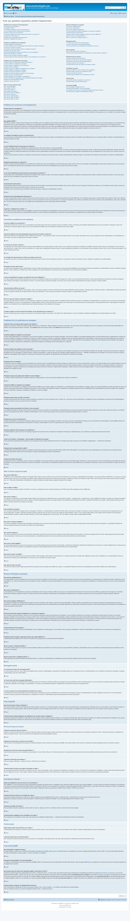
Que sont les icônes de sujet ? (11, 99)
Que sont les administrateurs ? (73, 26)
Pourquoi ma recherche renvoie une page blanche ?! (79, 61)
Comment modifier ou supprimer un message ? (15, 63)
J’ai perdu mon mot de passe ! (11, 35)
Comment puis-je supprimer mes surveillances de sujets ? (80, 74)
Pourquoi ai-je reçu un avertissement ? (13, 74)
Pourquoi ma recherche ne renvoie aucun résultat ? (79, 59)
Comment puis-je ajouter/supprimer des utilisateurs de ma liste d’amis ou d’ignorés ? (86, 53)
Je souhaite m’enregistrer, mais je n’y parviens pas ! (16, 29)
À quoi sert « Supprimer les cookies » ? (13, 39)
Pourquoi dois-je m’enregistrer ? (12, 26)
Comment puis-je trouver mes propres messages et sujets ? (81, 64)
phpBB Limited (48, 851)
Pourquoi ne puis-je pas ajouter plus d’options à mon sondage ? (19, 68)
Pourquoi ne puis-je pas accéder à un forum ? (15, 71)
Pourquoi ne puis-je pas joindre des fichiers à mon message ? (19, 73)
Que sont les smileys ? (9, 89)
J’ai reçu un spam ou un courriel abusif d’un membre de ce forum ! (82, 45)
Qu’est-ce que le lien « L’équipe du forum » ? (77, 37)
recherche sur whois (107, 873)
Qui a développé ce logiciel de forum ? (75, 86)
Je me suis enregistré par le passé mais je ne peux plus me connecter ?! (22, 34)
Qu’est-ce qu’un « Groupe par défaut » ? (76, 35)
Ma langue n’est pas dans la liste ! (12, 50)
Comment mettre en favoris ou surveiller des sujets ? (79, 71)
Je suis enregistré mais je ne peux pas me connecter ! (17, 31)
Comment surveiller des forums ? (74, 73)
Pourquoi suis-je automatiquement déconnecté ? (16, 37)
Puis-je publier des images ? (11, 91)
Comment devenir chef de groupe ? (75, 32)
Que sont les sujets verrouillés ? (12, 97)
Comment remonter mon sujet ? (11, 81)
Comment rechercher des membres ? (75, 63)
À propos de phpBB (32, 853)
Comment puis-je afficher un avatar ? (13, 53)
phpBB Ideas (87, 862)
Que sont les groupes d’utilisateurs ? (75, 29)
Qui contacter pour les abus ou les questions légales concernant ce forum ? (84, 90)
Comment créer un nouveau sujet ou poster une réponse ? (18, 62)
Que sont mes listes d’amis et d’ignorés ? (76, 51)
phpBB (84, 270)
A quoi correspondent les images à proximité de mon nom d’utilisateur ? (21, 52)
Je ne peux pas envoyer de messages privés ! (77, 42)
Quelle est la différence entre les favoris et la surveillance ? (80, 69)
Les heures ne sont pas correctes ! (12, 47)
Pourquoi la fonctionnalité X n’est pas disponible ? (78, 88)
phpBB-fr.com (68, 905)
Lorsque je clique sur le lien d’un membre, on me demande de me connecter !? (25, 56)
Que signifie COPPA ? (9, 28)
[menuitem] (15, 13)
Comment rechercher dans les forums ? (76, 58)
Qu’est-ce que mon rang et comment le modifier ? (16, 55)
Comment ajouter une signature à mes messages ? (16, 65)
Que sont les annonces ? (10, 94)
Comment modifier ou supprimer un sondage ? (15, 70)
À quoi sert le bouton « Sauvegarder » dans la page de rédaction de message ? (23, 78)
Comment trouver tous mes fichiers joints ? (76, 81)
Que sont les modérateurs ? (73, 28)
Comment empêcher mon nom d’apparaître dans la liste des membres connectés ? (24, 45)
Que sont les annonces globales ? (12, 92)
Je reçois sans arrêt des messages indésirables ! (78, 44)
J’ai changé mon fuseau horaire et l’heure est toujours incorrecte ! (20, 49)
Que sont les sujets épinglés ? (11, 95)
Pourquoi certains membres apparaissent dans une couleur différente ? (83, 34)
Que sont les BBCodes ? (10, 86)
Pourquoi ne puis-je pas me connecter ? (13, 32)
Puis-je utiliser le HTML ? (10, 88)
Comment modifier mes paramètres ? (13, 44)
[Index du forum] (14, 7)
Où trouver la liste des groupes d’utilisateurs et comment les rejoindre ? (83, 31)
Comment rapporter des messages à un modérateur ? (17, 76)
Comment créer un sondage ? (11, 67)
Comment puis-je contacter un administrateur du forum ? (80, 91)
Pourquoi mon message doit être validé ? (14, 79)
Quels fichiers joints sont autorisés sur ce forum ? (78, 80)
